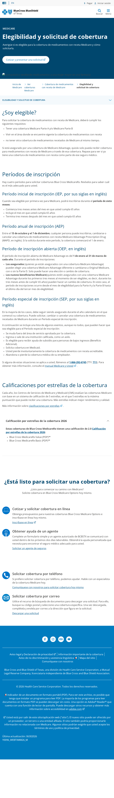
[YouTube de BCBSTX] (69, 639)
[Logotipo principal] (20, 12)
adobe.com (75, 709)
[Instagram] (53, 639)
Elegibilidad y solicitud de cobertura (23, 100)
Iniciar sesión (104, 3)
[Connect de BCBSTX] (61, 639)
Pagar (89, 3)
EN (12, 3)
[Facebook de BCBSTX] (45, 639)
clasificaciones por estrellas (44, 406)
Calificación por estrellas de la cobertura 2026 (36, 421)
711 (95, 362)
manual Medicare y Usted (59, 365)
